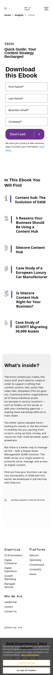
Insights (19, 15)
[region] (26, 656)
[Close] (49, 642)
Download (17, 134)
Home (7, 15)
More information (30, 655)
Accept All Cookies (26, 670)
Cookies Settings (26, 663)
